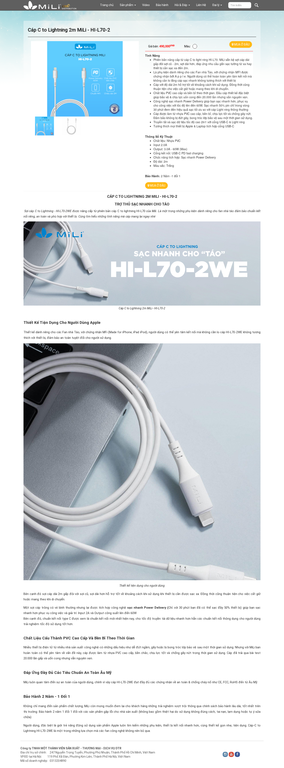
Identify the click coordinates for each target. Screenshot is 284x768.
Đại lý (216, 5)
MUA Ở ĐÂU (241, 44)
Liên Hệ (201, 5)
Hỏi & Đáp (181, 5)
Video (146, 5)
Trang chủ (107, 5)
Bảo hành (162, 5)
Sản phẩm (127, 5)
